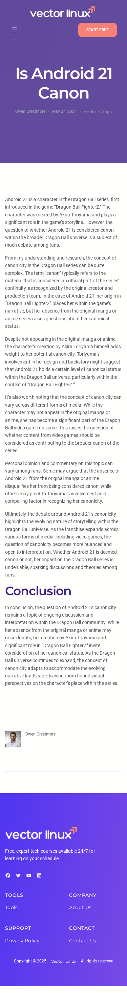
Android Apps (98, 111)
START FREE (97, 30)
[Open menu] (14, 30)
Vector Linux (63, 961)
